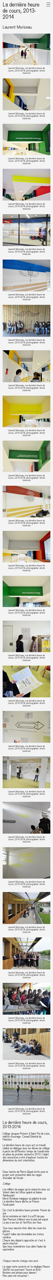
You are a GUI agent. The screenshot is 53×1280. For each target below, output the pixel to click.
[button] (48, 6)
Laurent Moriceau (17, 27)
